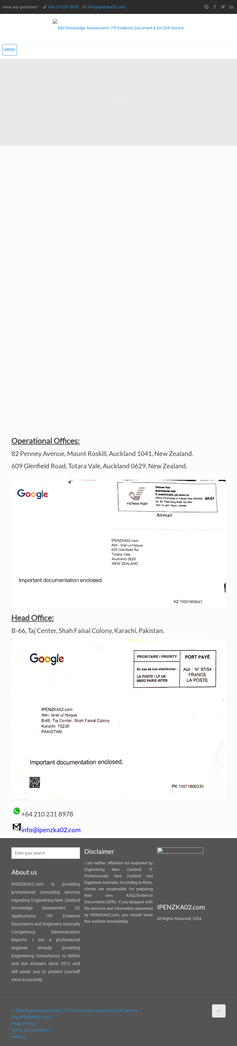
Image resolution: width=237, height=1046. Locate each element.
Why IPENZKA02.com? (31, 1017)
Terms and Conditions (30, 1030)
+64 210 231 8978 (63, 7)
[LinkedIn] (231, 7)
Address (18, 1036)
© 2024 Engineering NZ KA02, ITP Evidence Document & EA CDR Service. (74, 1010)
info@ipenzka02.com (106, 7)
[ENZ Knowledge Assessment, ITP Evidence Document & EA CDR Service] (118, 28)
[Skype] (206, 7)
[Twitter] (223, 7)
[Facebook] (214, 7)
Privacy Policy (23, 1023)
